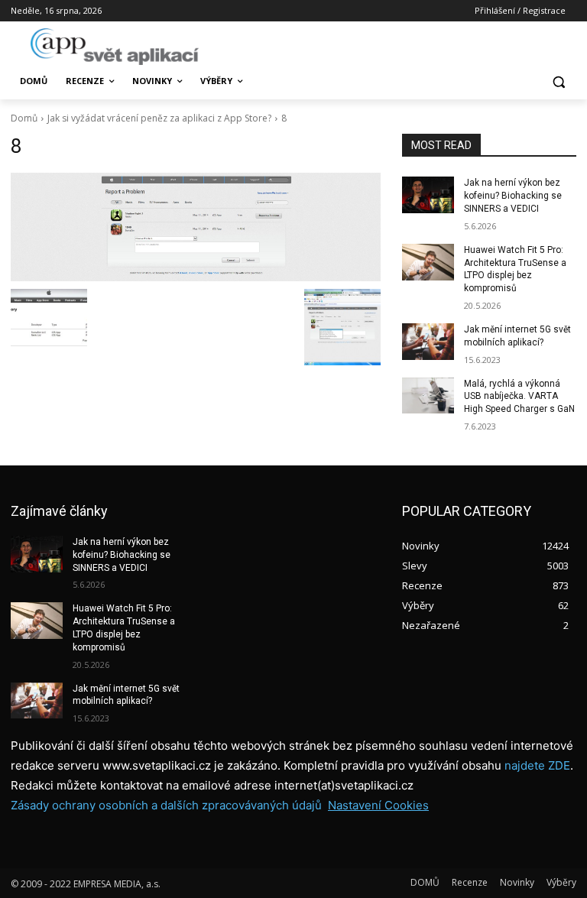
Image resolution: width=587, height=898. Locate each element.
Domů (24, 118)
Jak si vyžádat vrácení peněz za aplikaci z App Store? (159, 118)
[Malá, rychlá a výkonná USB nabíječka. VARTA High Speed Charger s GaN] (428, 396)
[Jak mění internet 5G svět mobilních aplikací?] (428, 341)
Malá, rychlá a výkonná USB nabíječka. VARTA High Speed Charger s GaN (519, 396)
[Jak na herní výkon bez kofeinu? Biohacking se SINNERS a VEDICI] (428, 195)
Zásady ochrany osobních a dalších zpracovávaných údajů (166, 805)
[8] (196, 226)
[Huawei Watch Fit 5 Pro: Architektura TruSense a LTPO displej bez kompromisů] (428, 262)
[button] (558, 81)
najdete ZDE (537, 765)
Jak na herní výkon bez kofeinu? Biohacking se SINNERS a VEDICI (513, 195)
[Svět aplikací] (115, 46)
